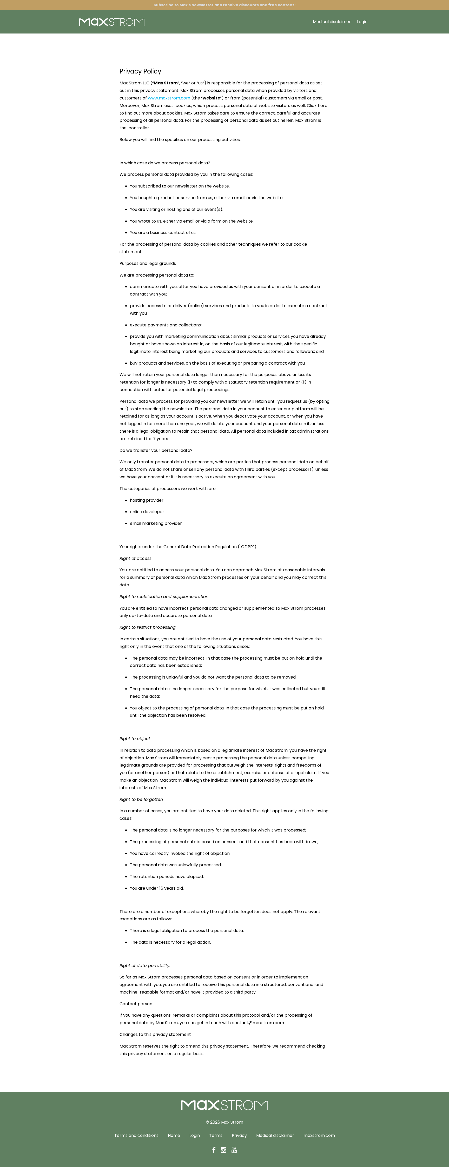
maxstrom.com (319, 1135)
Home (174, 1135)
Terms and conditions (136, 1135)
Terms (215, 1135)
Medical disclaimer (332, 22)
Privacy (239, 1135)
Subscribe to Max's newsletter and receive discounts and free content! (225, 5)
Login (362, 22)
